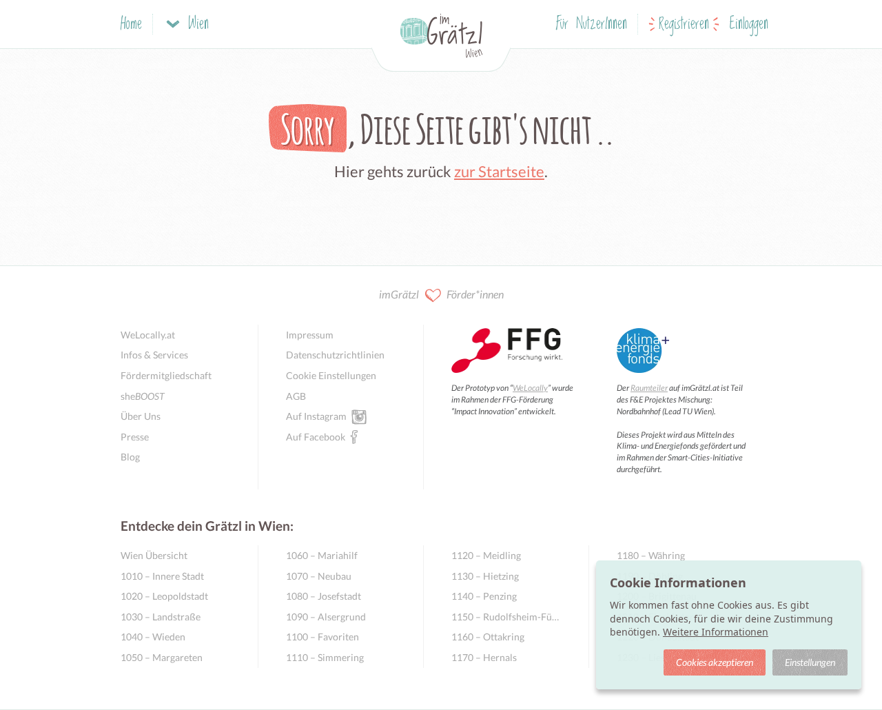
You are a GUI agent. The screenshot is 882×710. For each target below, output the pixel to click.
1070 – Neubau (318, 576)
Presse (135, 437)
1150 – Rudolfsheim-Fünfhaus (506, 616)
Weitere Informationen (715, 631)
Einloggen (749, 24)
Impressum (310, 335)
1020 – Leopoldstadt (164, 596)
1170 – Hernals (484, 657)
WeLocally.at (148, 335)
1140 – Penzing (484, 596)
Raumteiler (649, 388)
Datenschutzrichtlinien (335, 355)
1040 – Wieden (153, 636)
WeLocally (530, 388)
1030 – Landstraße (161, 616)
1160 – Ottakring (487, 636)
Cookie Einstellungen (331, 375)
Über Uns (141, 416)
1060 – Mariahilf (322, 555)
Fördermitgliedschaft (166, 375)
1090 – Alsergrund (326, 616)
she (143, 396)
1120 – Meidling (486, 555)
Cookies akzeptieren (714, 662)
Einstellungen (810, 662)
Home (131, 24)
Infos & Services (154, 355)
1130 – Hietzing (485, 576)
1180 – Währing (651, 555)
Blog (130, 457)
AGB (296, 396)
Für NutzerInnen (591, 24)
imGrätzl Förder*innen (441, 294)
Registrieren (684, 24)
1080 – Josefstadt (323, 596)
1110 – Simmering (325, 657)
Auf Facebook (315, 437)
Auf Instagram (316, 416)
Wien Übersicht (154, 555)
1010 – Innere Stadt (162, 576)
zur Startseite (499, 171)
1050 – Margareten (162, 657)
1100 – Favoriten (322, 636)
